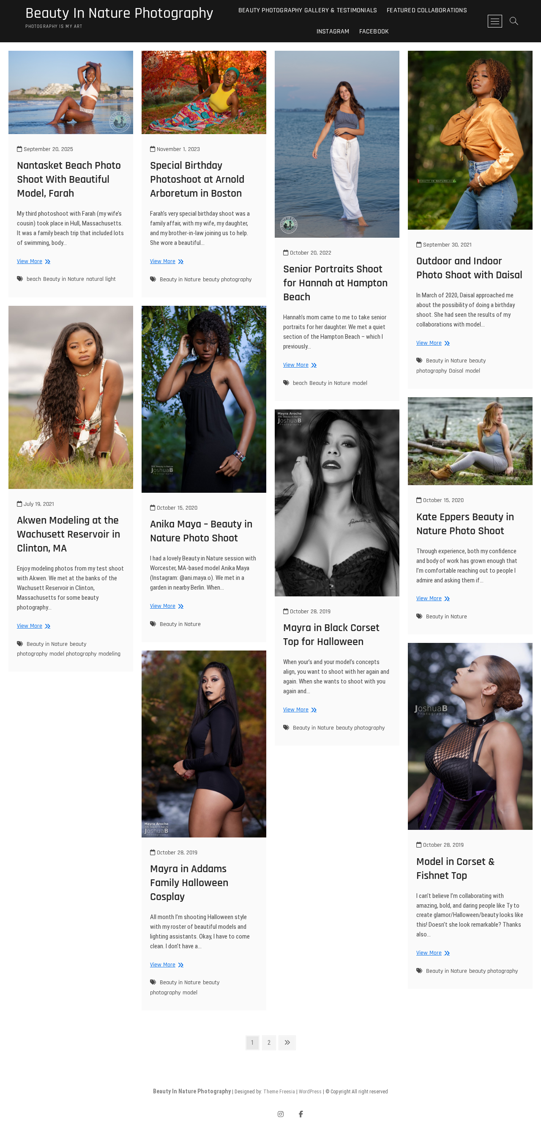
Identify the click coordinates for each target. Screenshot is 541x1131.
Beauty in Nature (63, 279)
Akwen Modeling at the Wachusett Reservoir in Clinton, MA (68, 534)
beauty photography (227, 279)
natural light (101, 279)
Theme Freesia (279, 1092)
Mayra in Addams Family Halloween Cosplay (189, 883)
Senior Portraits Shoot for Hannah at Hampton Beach (335, 283)
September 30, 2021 (446, 245)
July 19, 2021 (38, 504)
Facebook (374, 31)
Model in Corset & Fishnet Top (455, 869)
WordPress (310, 1092)
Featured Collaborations (427, 10)
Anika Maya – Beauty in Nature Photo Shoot (201, 531)
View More (32, 261)
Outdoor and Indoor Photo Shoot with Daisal (469, 268)
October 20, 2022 (309, 253)
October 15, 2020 (176, 508)
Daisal (456, 371)
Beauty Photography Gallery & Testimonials (307, 10)
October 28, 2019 (309, 611)
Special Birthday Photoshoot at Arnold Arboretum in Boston (197, 179)
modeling (109, 654)
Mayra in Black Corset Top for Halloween (331, 635)
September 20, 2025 (47, 149)
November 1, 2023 (177, 149)
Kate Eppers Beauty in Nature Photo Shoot (465, 524)
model (359, 383)
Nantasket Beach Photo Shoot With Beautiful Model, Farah (69, 179)
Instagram (333, 31)
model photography (72, 654)
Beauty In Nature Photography (119, 13)
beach (34, 279)
